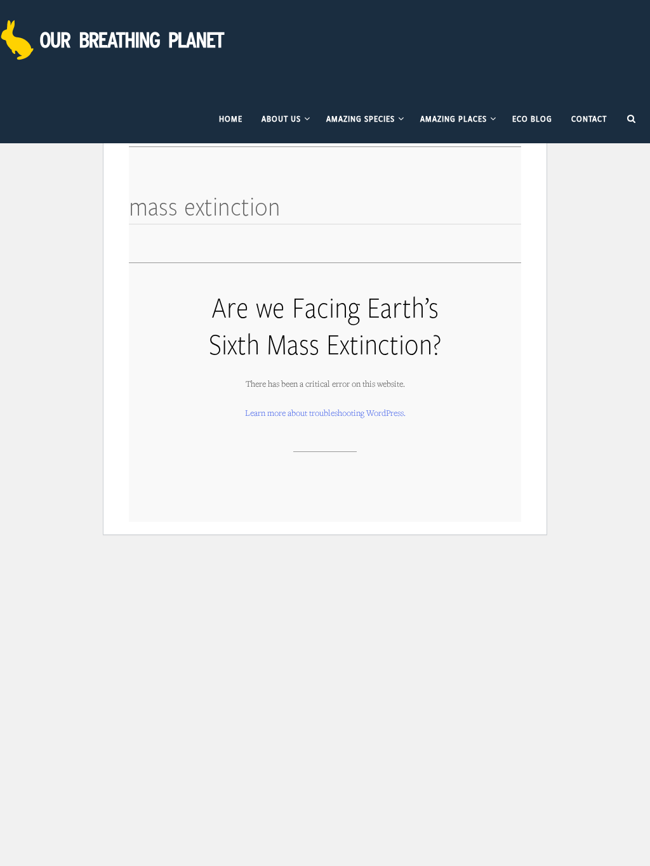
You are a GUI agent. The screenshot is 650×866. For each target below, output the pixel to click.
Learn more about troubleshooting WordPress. (325, 412)
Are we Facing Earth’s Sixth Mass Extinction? (325, 325)
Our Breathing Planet (114, 40)
